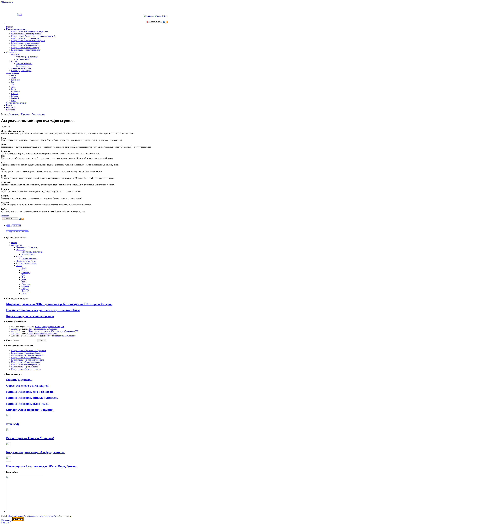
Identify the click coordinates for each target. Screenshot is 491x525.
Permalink (5, 216)
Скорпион (15, 91)
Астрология (11, 52)
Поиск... (9, 340)
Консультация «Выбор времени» (25, 45)
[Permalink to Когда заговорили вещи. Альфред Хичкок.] (8, 447)
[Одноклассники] (166, 22)
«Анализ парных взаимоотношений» (27, 355)
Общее (14, 243)
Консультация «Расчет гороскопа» (26, 50)
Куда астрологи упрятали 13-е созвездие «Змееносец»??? (53, 331)
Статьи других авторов (21, 70)
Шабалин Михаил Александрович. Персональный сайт (31, 516)
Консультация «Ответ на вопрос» (25, 43)
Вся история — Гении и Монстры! (30, 438)
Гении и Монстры (24, 64)
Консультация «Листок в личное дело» (28, 41)
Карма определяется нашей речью (30, 316)
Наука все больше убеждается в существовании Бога (43, 310)
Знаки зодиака (22, 66)
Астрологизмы (22, 59)
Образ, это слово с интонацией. (27, 385)
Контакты (10, 110)
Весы (13, 89)
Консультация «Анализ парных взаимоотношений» (33, 36)
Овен (13, 75)
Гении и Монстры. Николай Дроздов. (32, 397)
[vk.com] (148, 16)
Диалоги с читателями (21, 68)
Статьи (14, 61)
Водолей (15, 98)
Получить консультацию (16, 29)
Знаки (19, 266)
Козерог (14, 96)
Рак (12, 82)
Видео (9, 105)
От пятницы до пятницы (27, 57)
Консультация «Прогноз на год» (25, 47)
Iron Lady (12, 424)
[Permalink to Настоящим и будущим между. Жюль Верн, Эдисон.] (8, 461)
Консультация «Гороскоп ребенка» (26, 34)
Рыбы (13, 100)
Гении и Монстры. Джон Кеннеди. (30, 391)
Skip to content (7, 2)
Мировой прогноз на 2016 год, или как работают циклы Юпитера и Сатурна (59, 304)
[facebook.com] (162, 16)
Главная (9, 27)
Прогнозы (15, 54)
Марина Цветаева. (19, 379)
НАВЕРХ (5, 523)
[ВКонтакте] (164, 22)
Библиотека (11, 107)
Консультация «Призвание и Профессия (28, 351)
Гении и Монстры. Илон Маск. (27, 403)
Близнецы (15, 80)
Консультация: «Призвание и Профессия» (29, 31)
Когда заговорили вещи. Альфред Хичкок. (35, 452)
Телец (13, 77)
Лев (13, 84)
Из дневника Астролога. (27, 247)
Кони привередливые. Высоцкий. (49, 326)
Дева (13, 87)
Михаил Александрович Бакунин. (29, 409)
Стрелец (15, 94)
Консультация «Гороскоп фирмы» (26, 38)
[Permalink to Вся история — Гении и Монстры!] (8, 433)
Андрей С (15, 329)
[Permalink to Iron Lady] (8, 418)
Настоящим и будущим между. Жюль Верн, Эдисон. (41, 466)
